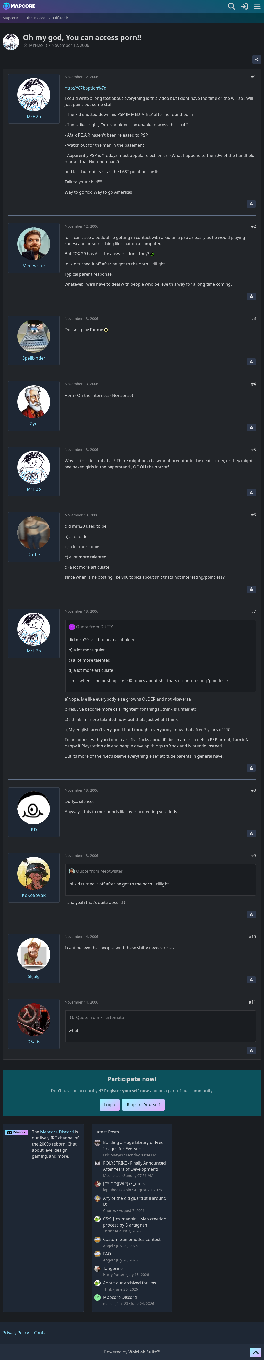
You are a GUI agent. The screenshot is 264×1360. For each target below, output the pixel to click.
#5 (253, 449)
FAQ (107, 1254)
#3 (253, 318)
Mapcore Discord (120, 1297)
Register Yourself (143, 1104)
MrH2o (36, 45)
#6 (253, 515)
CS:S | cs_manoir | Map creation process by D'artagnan (134, 1222)
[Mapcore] (19, 6)
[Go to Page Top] (255, 1352)
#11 (252, 1002)
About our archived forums (129, 1283)
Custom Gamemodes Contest (132, 1239)
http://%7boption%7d (85, 88)
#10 (252, 937)
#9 (253, 855)
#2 (253, 226)
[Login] (244, 6)
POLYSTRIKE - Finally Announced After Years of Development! (134, 1166)
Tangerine (113, 1268)
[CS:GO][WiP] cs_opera (125, 1183)
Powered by (132, 1352)
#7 (253, 611)
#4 (253, 384)
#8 (253, 790)
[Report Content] (251, 204)
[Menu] (257, 6)
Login (109, 1104)
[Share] (256, 59)
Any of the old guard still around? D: (135, 1201)
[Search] (231, 6)
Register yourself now (126, 1091)
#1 (253, 77)
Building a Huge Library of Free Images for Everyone (133, 1145)
